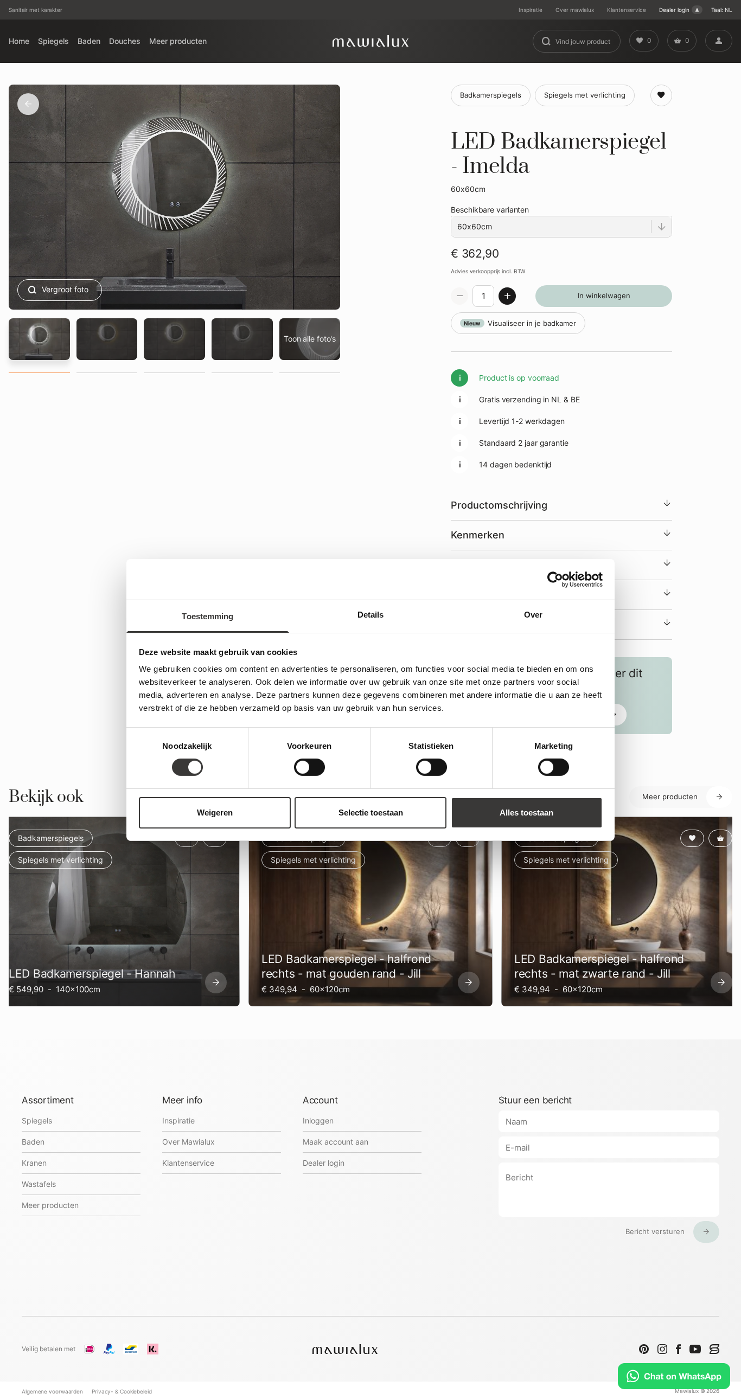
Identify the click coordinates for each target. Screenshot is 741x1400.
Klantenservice (626, 10)
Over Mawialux (188, 1141)
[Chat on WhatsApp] (674, 1376)
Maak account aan (335, 1141)
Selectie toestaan (370, 812)
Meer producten (178, 41)
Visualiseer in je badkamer (520, 323)
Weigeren (215, 812)
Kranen (34, 1162)
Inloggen (318, 1120)
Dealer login (674, 10)
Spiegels (53, 41)
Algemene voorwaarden (52, 1391)
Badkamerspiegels (51, 838)
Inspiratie (530, 10)
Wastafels (39, 1184)
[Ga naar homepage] (370, 41)
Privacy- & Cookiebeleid (122, 1391)
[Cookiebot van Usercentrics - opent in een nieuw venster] (555, 579)
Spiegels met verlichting (60, 859)
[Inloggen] (718, 41)
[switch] (309, 767)
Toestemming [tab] (207, 616)
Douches (124, 41)
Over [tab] (533, 614)
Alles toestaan (526, 812)
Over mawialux (574, 10)
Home (19, 41)
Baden (89, 41)
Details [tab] (370, 614)
